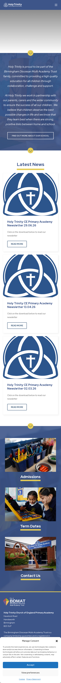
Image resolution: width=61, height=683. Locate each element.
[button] (56, 641)
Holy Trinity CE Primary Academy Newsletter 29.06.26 (29, 223)
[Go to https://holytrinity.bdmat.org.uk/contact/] (30, 558)
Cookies (22, 679)
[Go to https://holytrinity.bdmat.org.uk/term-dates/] (30, 509)
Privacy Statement (33, 679)
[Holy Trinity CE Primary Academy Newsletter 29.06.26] (30, 194)
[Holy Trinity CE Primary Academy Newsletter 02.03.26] (30, 357)
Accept (30, 665)
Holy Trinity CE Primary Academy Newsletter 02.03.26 (29, 386)
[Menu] (56, 5)
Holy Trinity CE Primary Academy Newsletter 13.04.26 (29, 305)
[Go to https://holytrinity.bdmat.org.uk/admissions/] (30, 460)
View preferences (30, 672)
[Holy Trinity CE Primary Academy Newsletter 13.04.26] (30, 275)
